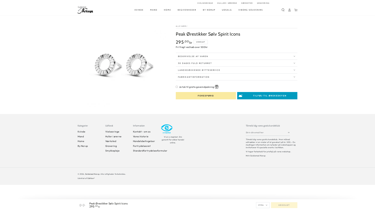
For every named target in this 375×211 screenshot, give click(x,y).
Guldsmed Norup (92, 174)
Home (81, 141)
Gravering (111, 145)
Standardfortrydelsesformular (150, 150)
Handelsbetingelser (144, 141)
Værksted (110, 141)
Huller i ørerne (113, 136)
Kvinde (81, 131)
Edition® (91, 178)
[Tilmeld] (289, 132)
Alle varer (181, 26)
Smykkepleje (112, 150)
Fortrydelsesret (142, 145)
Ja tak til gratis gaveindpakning (196, 86)
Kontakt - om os (142, 131)
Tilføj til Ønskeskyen (270, 95)
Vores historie (141, 136)
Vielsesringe (112, 131)
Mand (81, 136)
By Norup (83, 145)
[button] (283, 10)
